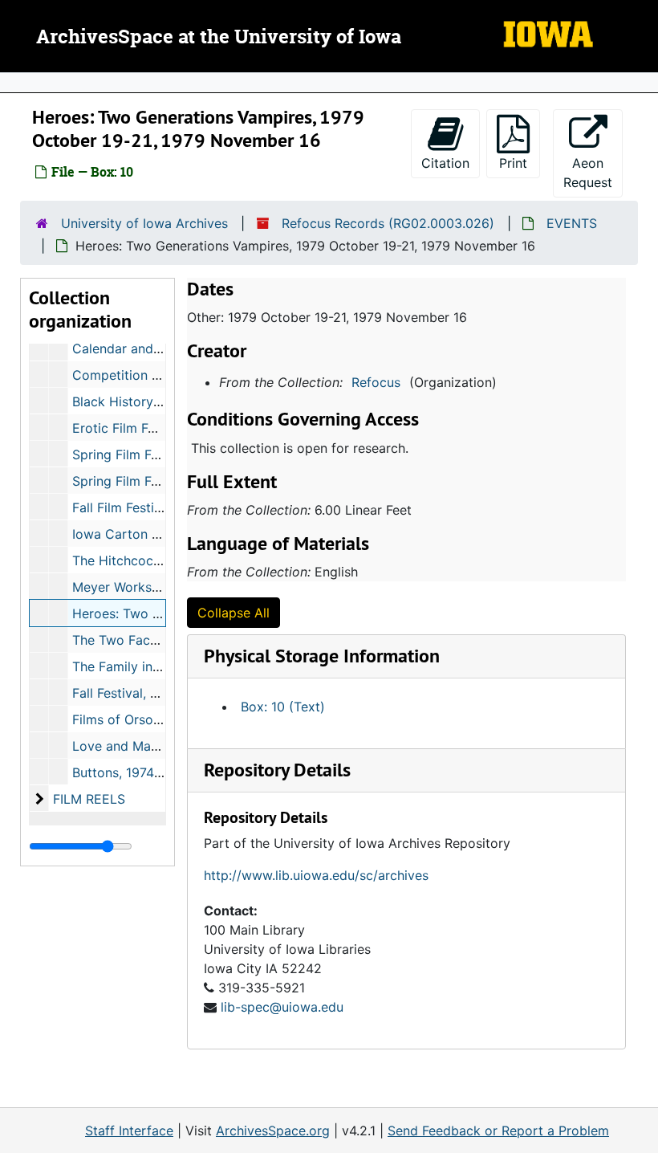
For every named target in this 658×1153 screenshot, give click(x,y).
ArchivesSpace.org (273, 1130)
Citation (445, 163)
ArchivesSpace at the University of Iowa (218, 38)
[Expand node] (642, 82)
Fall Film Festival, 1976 (140, 507)
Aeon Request (593, 172)
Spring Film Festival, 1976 (149, 481)
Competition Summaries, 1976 (163, 375)
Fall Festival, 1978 (125, 693)
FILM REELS (89, 799)
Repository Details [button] (277, 769)
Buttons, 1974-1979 (130, 772)
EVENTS (571, 223)
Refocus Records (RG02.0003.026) (388, 223)
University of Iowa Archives (144, 223)
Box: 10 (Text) (283, 707)
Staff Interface (129, 1130)
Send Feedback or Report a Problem (498, 1130)
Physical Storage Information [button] (322, 655)
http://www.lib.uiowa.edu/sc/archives (316, 875)
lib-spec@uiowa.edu (282, 1007)
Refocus (375, 382)
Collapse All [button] (233, 613)
